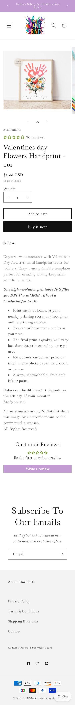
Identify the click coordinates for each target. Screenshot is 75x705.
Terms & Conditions (23, 611)
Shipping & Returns (23, 621)
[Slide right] (47, 121)
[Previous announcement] (7, 5)
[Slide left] (28, 121)
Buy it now (37, 227)
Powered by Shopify (49, 698)
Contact (14, 631)
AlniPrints (29, 698)
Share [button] (11, 243)
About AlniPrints (21, 582)
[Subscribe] (62, 554)
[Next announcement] (67, 5)
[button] (9, 25)
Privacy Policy (19, 601)
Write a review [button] (37, 469)
